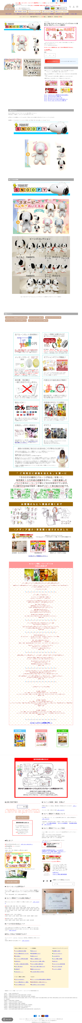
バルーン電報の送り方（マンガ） (22, 953)
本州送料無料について (35, 953)
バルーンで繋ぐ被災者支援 (60, 874)
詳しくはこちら (22, 817)
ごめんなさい (45, 13)
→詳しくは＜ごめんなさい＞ (27, 844)
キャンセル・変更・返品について (38, 966)
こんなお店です (60, 850)
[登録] (72, 884)
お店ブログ (55, 872)
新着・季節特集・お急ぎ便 (20, 11)
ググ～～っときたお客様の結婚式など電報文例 (41, 979)
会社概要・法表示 (56, 950)
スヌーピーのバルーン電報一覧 (54, 96)
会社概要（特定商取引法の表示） (49, 850)
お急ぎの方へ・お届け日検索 (35, 13)
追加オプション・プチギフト (61, 11)
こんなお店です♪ (56, 956)
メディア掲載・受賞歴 (52, 851)
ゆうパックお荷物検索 (62, 823)
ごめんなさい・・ (61, 851)
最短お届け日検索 (12, 882)
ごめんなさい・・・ (19, 971)
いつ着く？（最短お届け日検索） (22, 963)
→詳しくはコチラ (8, 851)
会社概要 (67, 13)
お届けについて (34, 956)
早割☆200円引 (9, 13)
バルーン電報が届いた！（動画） (22, 982)
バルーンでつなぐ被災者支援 (59, 963)
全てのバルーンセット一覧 (34, 11)
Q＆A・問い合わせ (19, 966)
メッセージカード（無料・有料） (38, 961)
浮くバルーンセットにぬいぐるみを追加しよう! (58, 99)
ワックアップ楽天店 (56, 852)
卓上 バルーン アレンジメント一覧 (55, 97)
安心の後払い (17, 956)
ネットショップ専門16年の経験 (21, 958)
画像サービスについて (35, 969)
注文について (34, 950)
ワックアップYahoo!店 (46, 852)
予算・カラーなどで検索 (48, 11)
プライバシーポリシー (57, 953)
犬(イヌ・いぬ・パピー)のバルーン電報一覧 (57, 100)
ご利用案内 (51, 13)
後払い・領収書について (36, 958)
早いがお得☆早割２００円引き (37, 971)
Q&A (63, 13)
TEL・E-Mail (44, 841)
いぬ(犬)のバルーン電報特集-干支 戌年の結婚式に (58, 94)
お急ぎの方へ (17, 961)
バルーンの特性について (20, 984)
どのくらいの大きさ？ (19, 979)
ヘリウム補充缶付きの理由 (20, 950)
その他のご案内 (73, 13)
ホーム (45, 94)
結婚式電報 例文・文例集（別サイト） (39, 982)
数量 (45, 52)
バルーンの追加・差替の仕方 (37, 963)
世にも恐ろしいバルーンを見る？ (38, 984)
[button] (70, 7)
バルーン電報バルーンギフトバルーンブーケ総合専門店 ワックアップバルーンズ (37, 1018)
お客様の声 (58, 13)
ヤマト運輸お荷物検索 (51, 823)
